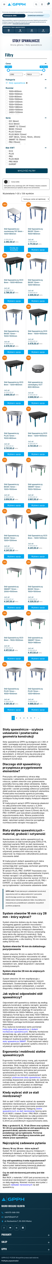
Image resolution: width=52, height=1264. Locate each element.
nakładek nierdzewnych (21, 1185)
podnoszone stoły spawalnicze (26, 1077)
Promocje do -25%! (10, 15)
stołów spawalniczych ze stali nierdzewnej (22, 1109)
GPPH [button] (4, 1249)
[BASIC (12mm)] (7, 129)
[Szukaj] (36, 4)
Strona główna (16, 45)
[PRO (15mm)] (7, 142)
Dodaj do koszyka (14, 249)
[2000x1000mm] (7, 109)
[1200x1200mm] (7, 102)
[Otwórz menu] (4, 4)
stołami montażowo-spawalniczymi (20, 1030)
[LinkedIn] (16, 1227)
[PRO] (7, 156)
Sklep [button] (4, 1241)
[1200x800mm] (7, 96)
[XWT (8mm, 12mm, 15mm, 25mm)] (7, 137)
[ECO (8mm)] (7, 124)
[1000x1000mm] (7, 94)
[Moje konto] (42, 4)
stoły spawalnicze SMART (14, 1041)
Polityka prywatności (10, 1261)
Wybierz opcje (38, 250)
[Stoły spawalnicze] (7, 83)
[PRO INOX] (7, 162)
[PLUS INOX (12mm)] (7, 134)
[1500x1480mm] (7, 107)
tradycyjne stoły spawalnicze (16, 1029)
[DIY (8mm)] (7, 121)
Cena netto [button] (15, 182)
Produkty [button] (6, 1234)
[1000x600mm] (7, 91)
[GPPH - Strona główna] (20, 4)
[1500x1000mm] (7, 104)
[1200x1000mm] (7, 99)
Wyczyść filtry (27, 171)
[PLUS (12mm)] (7, 132)
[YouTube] (10, 1227)
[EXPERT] (7, 164)
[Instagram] (22, 1227)
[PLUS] (7, 154)
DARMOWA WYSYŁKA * (36, 15)
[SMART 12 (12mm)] (7, 126)
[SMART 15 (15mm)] (7, 139)
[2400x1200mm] (7, 112)
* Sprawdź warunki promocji (21, 23)
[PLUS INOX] (7, 159)
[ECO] (7, 151)
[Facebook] (4, 1227)
